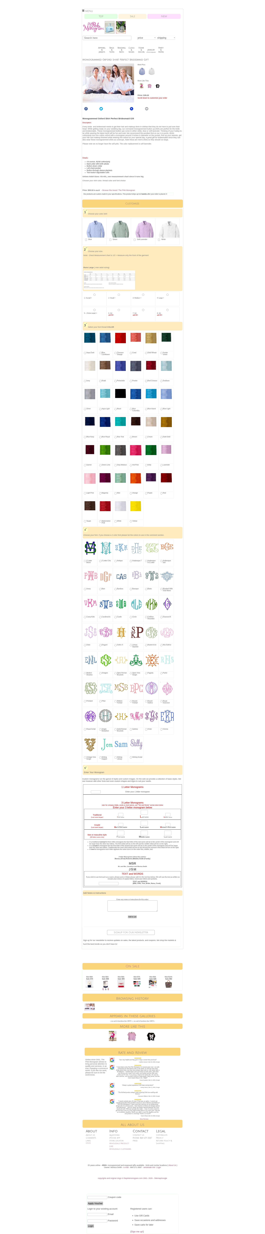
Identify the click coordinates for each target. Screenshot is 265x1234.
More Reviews (144, 1119)
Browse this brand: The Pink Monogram (118, 190)
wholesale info (149, 1167)
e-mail (126, 1167)
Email (111, 1214)
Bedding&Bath (122, 50)
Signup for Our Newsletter (131, 932)
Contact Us (138, 1135)
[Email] (146, 110)
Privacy (159, 1138)
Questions (114, 1135)
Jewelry (151, 51)
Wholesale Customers (120, 1149)
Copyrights (161, 1135)
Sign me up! (137, 1231)
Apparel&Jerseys (102, 50)
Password (113, 1220)
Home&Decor (141, 50)
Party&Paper (161, 50)
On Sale (132, 966)
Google (164, 1178)
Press (135, 1141)
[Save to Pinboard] (131, 110)
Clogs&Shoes (131, 50)
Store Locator (116, 1141)
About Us (90, 1135)
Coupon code (114, 1197)
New (164, 16)
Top (101, 16)
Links (88, 1141)
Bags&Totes (111, 50)
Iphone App (114, 1138)
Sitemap (157, 1178)
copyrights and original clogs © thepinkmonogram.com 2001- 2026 (125, 1178)
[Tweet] (101, 110)
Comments (91, 1138)
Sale (132, 16)
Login (88, 1143)
